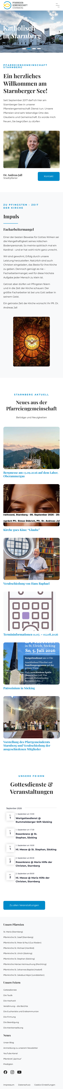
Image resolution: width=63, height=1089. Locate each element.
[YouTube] (19, 1073)
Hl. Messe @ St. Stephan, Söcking (36, 849)
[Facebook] (5, 1073)
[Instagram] (12, 1073)
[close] (57, 5)
